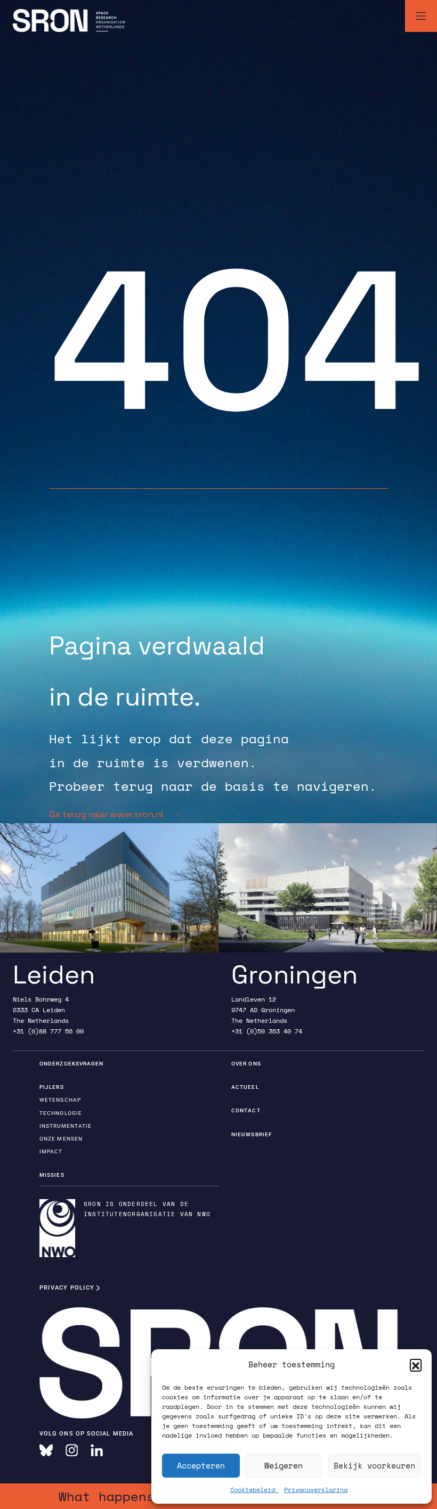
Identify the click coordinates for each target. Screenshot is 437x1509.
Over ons (246, 1064)
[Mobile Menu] (421, 16)
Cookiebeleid (254, 1489)
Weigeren (283, 1465)
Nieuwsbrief (251, 1134)
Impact (51, 1151)
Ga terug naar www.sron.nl (106, 814)
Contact (246, 1110)
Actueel (245, 1087)
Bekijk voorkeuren (374, 1465)
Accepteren (201, 1465)
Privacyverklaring (315, 1489)
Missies (51, 1175)
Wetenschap (60, 1100)
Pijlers (51, 1087)
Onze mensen (61, 1139)
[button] (415, 1364)
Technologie (60, 1113)
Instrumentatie (65, 1126)
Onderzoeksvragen (71, 1064)
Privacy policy (67, 1287)
